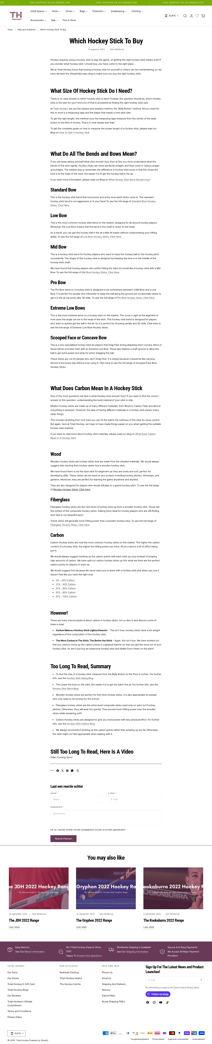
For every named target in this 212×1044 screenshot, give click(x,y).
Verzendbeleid (198, 1039)
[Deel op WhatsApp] (72, 770)
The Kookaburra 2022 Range (163, 920)
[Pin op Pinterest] (67, 770)
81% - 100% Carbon (66, 596)
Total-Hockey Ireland (71, 978)
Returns (106, 990)
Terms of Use (179, 987)
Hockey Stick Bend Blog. (66, 688)
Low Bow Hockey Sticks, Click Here (102, 236)
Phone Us (107, 972)
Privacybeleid (158, 1039)
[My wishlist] (197, 15)
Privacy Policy (14, 1017)
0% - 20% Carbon (65, 580)
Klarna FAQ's (108, 995)
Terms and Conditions (19, 1011)
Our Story (12, 972)
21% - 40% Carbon (66, 584)
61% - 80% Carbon (66, 592)
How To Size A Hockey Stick (74, 132)
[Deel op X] (62, 770)
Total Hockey (22, 1040)
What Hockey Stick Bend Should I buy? (129, 179)
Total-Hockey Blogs (18, 990)
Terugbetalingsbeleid (140, 1039)
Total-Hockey (60, 108)
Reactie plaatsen (63, 838)
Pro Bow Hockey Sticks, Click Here (135, 297)
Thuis (10, 29)
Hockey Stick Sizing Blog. (80, 678)
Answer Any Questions (89, 955)
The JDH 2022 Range (24, 920)
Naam (54, 793)
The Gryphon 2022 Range (94, 920)
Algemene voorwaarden (178, 1039)
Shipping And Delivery (114, 984)
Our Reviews (14, 995)
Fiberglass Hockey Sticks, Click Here (70, 525)
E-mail (112, 793)
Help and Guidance (26, 29)
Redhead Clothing (69, 972)
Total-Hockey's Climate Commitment (19, 1003)
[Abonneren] (201, 980)
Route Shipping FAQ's (113, 1001)
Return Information (35, 951)
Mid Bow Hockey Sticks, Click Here (100, 272)
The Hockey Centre (70, 984)
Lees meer (14, 927)
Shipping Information (137, 951)
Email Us (106, 978)
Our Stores (13, 978)
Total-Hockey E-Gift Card (21, 984)
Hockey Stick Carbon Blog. (81, 723)
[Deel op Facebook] (57, 770)
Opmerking (57, 807)
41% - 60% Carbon (66, 588)
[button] (185, 15)
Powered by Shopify (38, 1040)
